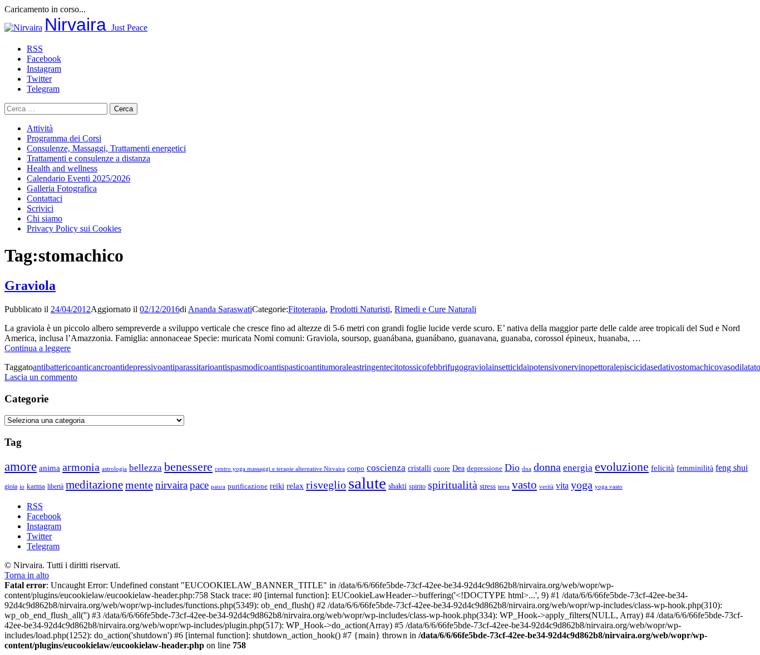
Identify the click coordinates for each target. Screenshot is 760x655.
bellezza (145, 467)
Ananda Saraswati (220, 309)
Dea (458, 468)
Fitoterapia (306, 309)
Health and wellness (62, 168)
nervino (576, 367)
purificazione (248, 486)
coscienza (386, 467)
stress (488, 486)
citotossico (408, 367)
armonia (81, 467)
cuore (441, 468)
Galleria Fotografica (62, 188)
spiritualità (452, 485)
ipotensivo (545, 367)
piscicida (635, 367)
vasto (524, 484)
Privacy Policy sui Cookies (74, 228)
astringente (371, 367)
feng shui (731, 467)
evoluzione (622, 467)
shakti (397, 485)
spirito (417, 486)
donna (547, 467)
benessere (188, 467)
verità (546, 486)
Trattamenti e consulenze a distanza (88, 158)
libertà (55, 486)
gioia (10, 486)
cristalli (419, 468)
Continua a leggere (37, 348)
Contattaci (44, 198)
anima (49, 468)
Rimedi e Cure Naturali (435, 309)
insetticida (509, 367)
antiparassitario (188, 367)
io (21, 487)
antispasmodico (241, 367)
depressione (484, 468)
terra (504, 486)
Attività (40, 128)
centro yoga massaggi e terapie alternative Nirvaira (280, 468)
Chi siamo (44, 218)
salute (367, 483)
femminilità (695, 468)
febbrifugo (445, 367)
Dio (512, 467)
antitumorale (330, 367)
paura (218, 487)
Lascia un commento (40, 377)
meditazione (94, 485)
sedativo (664, 367)
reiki (277, 485)
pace (199, 485)
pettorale (605, 367)
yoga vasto (609, 487)
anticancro (94, 367)
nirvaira (171, 485)
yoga (582, 485)
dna (526, 469)
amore (20, 466)
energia (578, 467)
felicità (662, 467)
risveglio (326, 485)
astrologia (114, 468)
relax (295, 485)
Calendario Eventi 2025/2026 (78, 178)
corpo (355, 468)
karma (36, 486)
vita (562, 486)
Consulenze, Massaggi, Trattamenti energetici (106, 148)
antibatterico (54, 367)
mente (139, 485)
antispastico (288, 367)
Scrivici (40, 208)
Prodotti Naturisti (360, 309)
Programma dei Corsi (64, 138)
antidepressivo (137, 367)
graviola (477, 367)
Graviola (30, 285)
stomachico (699, 367)
